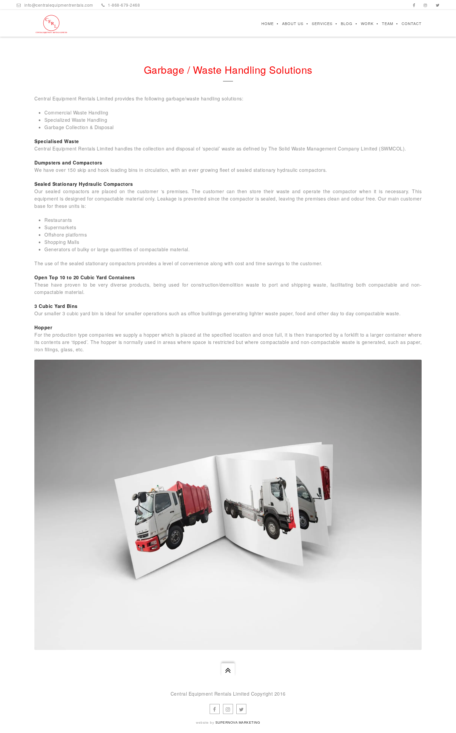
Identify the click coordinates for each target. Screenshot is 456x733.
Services (322, 23)
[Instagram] (425, 5)
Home (267, 23)
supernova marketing (237, 722)
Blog (347, 23)
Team (387, 23)
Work (367, 23)
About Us (292, 23)
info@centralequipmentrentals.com (58, 5)
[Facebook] (414, 5)
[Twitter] (438, 5)
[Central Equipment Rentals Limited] (51, 23)
